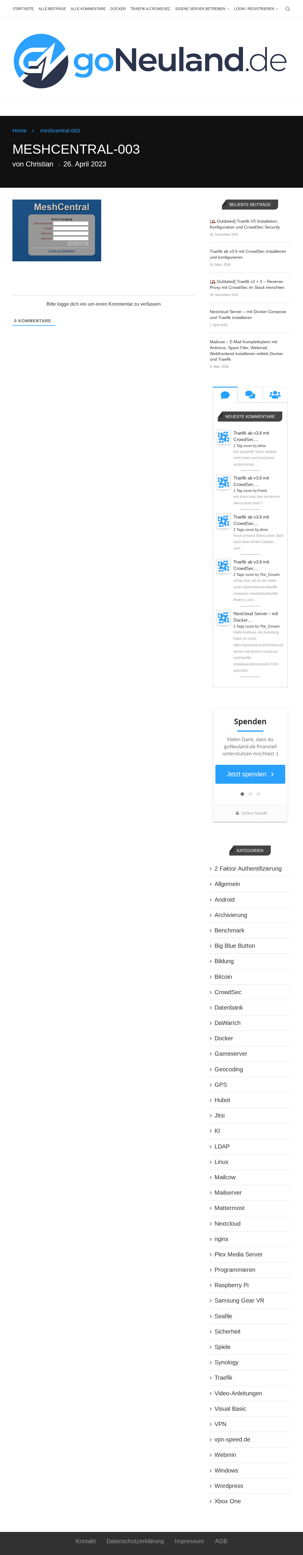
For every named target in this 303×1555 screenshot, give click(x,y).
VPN (220, 1424)
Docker (118, 9)
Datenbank (229, 1007)
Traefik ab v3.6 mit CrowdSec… (251, 436)
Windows (226, 1470)
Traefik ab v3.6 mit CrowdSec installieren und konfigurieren (248, 254)
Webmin (225, 1455)
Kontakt (86, 1541)
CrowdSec (228, 992)
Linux (221, 1162)
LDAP (222, 1146)
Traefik (223, 1377)
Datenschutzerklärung (135, 1541)
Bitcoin (223, 977)
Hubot (222, 1100)
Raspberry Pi (232, 1285)
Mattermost (230, 1208)
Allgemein (227, 884)
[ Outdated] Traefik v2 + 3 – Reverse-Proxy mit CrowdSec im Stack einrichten (247, 284)
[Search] (288, 8)
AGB (221, 1541)
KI (217, 1131)
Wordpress (229, 1486)
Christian (39, 164)
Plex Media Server (239, 1254)
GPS (221, 1084)
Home (19, 131)
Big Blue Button (235, 945)
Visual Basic (230, 1408)
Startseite (23, 9)
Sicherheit (228, 1331)
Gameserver (231, 1053)
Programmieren (235, 1269)
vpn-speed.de (232, 1439)
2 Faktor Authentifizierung (248, 868)
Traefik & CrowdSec (150, 9)
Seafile (223, 1316)
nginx (221, 1239)
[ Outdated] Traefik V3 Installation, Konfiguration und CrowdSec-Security (245, 224)
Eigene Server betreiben (200, 9)
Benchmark (229, 930)
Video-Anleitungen (238, 1393)
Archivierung (231, 915)
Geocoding (229, 1069)
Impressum (189, 1541)
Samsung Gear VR (239, 1300)
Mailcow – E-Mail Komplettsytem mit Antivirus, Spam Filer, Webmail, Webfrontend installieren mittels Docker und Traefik (246, 350)
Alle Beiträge (52, 9)
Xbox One (228, 1501)
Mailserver (228, 1192)
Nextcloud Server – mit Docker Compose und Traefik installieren (248, 314)
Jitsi (220, 1115)
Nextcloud (228, 1223)
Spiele (223, 1347)
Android (225, 899)
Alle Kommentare (88, 9)
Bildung (224, 961)
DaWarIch (228, 1023)
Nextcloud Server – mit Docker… (255, 617)
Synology (226, 1362)
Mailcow (225, 1177)
